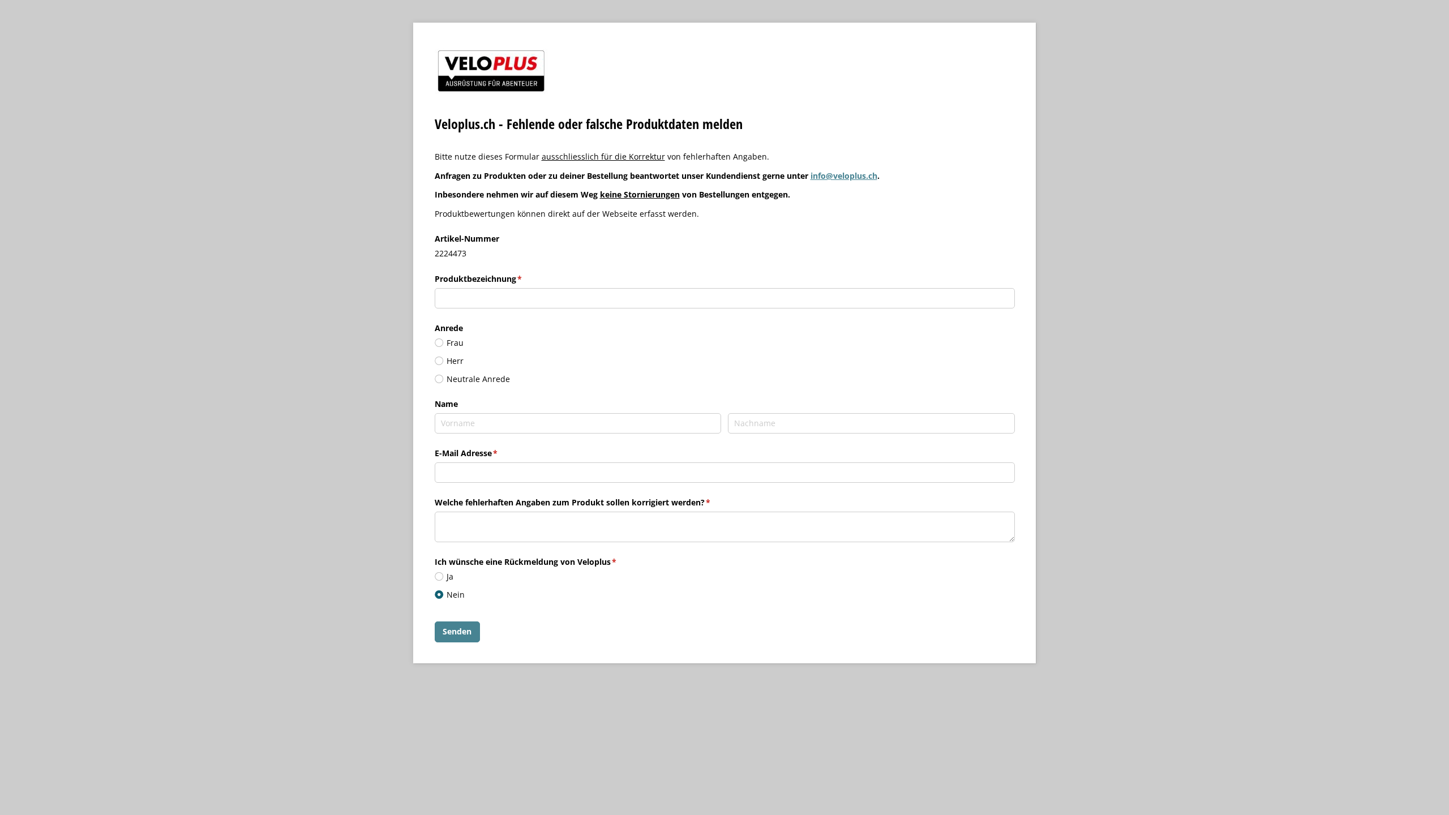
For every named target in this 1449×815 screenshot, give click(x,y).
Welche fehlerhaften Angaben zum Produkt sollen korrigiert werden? (595, 502)
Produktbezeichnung (501, 278)
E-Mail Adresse (489, 453)
